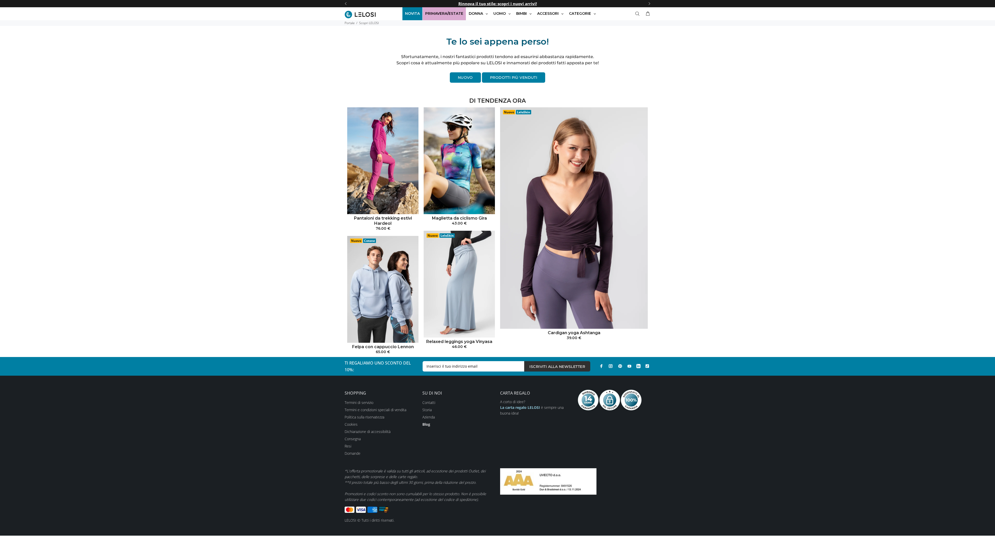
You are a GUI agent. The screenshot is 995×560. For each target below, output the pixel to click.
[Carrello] (646, 14)
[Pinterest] (620, 366)
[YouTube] (629, 366)
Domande (352, 453)
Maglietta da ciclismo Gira (459, 218)
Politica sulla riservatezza (364, 417)
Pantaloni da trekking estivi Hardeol (383, 221)
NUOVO (465, 77)
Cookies (351, 424)
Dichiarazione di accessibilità (367, 431)
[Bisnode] (548, 480)
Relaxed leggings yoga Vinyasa (459, 341)
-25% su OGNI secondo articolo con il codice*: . (498, 3)
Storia (427, 409)
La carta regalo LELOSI (520, 407)
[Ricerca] (638, 14)
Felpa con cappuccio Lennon (383, 346)
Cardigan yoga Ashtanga (574, 332)
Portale (350, 23)
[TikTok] (647, 366)
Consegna (353, 438)
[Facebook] (601, 366)
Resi (348, 446)
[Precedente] (345, 3)
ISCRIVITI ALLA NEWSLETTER (557, 366)
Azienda (428, 417)
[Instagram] (610, 366)
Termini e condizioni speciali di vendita (375, 409)
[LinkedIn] (638, 366)
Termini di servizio (359, 402)
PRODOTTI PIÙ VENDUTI (513, 77)
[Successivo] (649, 3)
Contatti (428, 402)
